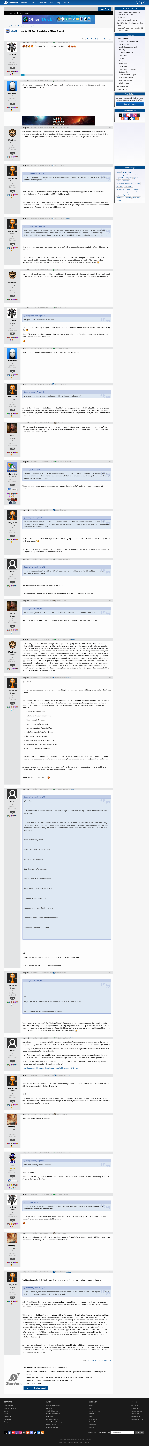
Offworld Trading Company (54, 1422)
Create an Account (136, 1411)
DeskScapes (7, 1416)
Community (42, 3)
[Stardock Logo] (11, 2)
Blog (58, 3)
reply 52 (42, 173)
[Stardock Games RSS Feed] (137, 119)
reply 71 (41, 1161)
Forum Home (12, 13)
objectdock (120, 178)
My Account (134, 1408)
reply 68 (39, 980)
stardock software (136, 175)
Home (7, 26)
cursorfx (119, 192)
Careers (91, 1414)
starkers (12, 54)
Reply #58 (26, 348)
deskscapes (126, 180)
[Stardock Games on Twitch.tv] (131, 115)
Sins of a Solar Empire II (53, 1414)
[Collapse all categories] (143, 38)
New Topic (105, 9)
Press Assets (93, 1419)
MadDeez (12, 140)
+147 (12, 153)
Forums (91, 1427)
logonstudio (120, 198)
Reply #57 (26, 308)
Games (33, 3)
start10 (138, 183)
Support (66, 3)
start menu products (122, 175)
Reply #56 (26, 270)
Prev (92, 39)
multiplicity (129, 178)
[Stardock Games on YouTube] (128, 115)
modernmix (136, 198)
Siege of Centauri (51, 1425)
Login (27, 13)
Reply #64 (26, 601)
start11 (129, 189)
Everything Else (16, 26)
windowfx (134, 192)
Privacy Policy (62, 1442)
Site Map (87, 1442)
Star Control (49, 1416)
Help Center (134, 1405)
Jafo (12, 1165)
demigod (126, 192)
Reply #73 (26, 1194)
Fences (6, 1414)
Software (24, 3)
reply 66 (42, 797)
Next (105, 39)
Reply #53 (26, 128)
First (88, 39)
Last (109, 39)
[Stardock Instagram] (135, 115)
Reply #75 (26, 1272)
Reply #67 (26, 789)
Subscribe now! (130, 104)
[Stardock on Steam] (139, 115)
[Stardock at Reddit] (122, 119)
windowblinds (127, 172)
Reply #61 (26, 462)
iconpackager (120, 189)
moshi (12, 571)
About (91, 1405)
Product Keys (135, 1414)
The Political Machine (52, 1419)
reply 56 (42, 316)
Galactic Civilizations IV (52, 1411)
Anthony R (12, 1126)
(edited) (68, 218)
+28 (12, 104)
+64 (12, 582)
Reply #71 (26, 1114)
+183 (12, 448)
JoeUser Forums (61, 423)
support (119, 200)
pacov (12, 435)
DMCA (81, 1442)
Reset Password (135, 1416)
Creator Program (94, 1422)
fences (119, 172)
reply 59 (42, 392)
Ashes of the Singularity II (53, 1405)
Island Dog (12, 474)
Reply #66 (26, 678)
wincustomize (128, 186)
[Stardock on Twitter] (120, 115)
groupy (136, 178)
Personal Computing (29, 26)
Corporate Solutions (10, 1408)
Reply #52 (26, 81)
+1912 (12, 1176)
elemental (130, 195)
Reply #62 (26, 510)
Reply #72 (26, 1153)
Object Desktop (8, 1405)
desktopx (119, 186)
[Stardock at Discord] (126, 119)
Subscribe (139, 1433)
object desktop (121, 195)
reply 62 (42, 567)
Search (21, 13)
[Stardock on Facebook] (124, 115)
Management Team (95, 1411)
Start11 (6, 1411)
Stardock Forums (60, 165)
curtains (128, 198)
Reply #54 (26, 165)
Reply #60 (26, 423)
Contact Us (92, 1425)
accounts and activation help (125, 183)
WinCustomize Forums (62, 42)
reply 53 (42, 226)
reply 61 (39, 518)
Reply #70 (26, 1075)
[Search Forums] (144, 3)
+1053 (12, 484)
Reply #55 (26, 218)
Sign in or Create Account (36, 1388)
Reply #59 (26, 384)
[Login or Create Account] (137, 3)
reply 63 (39, 608)
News (51, 3)
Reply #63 (26, 559)
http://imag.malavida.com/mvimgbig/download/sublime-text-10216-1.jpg (50, 1068)
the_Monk (12, 178)
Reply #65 (26, 639)
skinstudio (136, 189)
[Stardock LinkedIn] (133, 119)
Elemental (49, 1408)
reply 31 (42, 1288)
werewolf (12, 93)
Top (110, 42)
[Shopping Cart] (140, 3)
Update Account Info (137, 1419)
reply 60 (39, 469)
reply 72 (37, 1202)
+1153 (12, 68)
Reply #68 (26, 973)
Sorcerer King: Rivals (52, 1427)
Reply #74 (26, 1233)
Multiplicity (7, 1419)
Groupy (6, 1422)
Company (93, 1402)
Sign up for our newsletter (98, 1433)
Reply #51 (26, 42)
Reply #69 (26, 1038)
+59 (12, 1140)
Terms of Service (73, 1442)
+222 (12, 191)
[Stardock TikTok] (129, 119)
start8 (118, 180)
